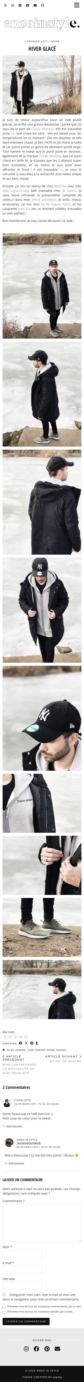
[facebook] (36, 1348)
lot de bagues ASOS (56, 204)
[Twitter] (5, 5)
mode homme (56, 1050)
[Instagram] (12, 5)
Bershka (60, 186)
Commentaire (14, 1201)
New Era (24, 209)
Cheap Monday (42, 129)
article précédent (43, 200)
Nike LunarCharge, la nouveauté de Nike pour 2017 (20, 1065)
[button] (78, 5)
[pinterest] (47, 1348)
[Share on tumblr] (37, 1043)
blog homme (16, 1050)
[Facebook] (27, 5)
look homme (36, 1050)
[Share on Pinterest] (32, 1043)
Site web (9, 1279)
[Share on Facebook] (20, 1043)
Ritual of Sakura (63, 1059)
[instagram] (26, 1348)
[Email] (35, 5)
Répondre (14, 1126)
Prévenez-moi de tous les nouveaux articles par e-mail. (40, 1311)
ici (12, 133)
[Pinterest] (20, 5)
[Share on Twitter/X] (26, 1043)
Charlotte (22, 1100)
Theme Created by (42, 1377)
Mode (55, 41)
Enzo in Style (27, 1139)
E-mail (8, 1263)
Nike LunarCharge (16, 191)
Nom (7, 1247)
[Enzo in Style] (42, 25)
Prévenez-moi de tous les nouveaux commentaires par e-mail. (44, 1306)
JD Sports (69, 191)
